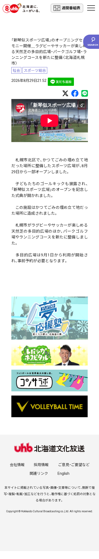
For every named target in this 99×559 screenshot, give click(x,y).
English (63, 473)
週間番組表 (71, 8)
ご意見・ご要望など (73, 465)
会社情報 (17, 465)
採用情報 (41, 465)
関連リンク (39, 473)
